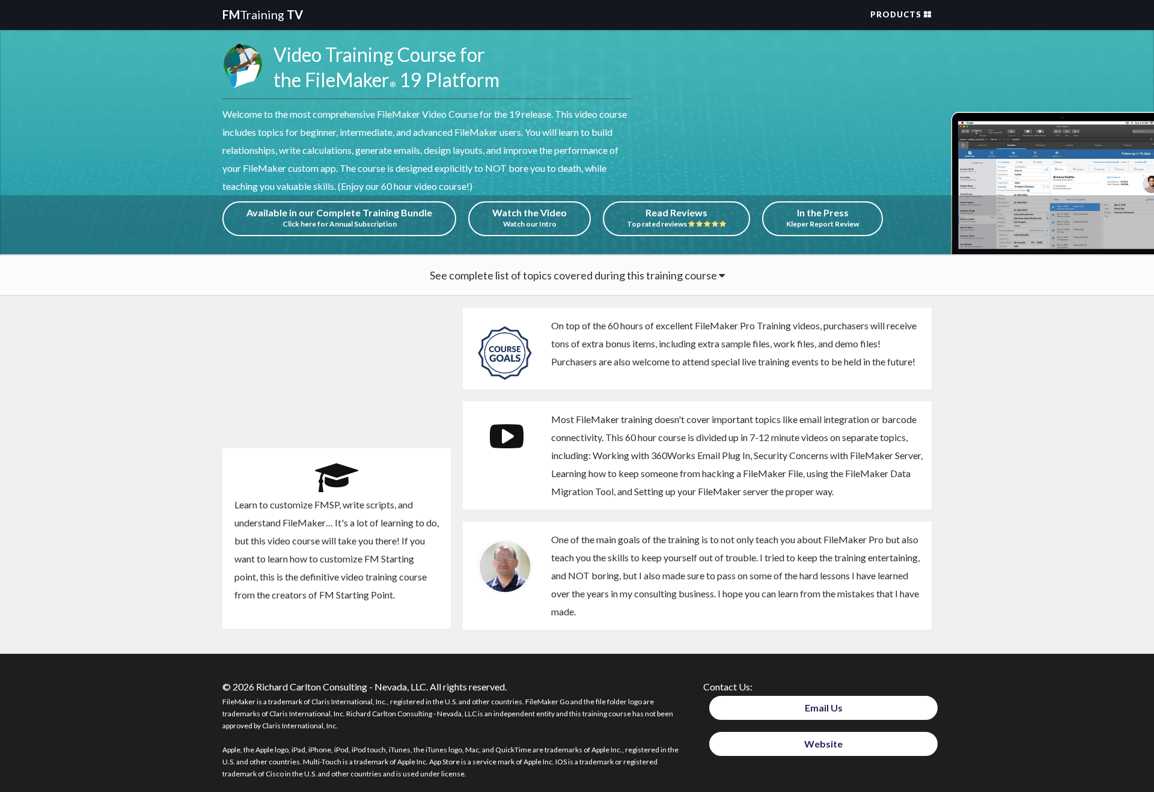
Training (262, 14)
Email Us (824, 707)
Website (823, 743)
